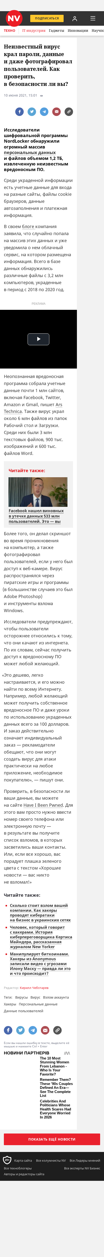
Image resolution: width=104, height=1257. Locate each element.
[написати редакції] (56, 111)
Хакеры (10, 1004)
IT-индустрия (33, 30)
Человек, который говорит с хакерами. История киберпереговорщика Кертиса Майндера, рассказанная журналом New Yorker (41, 937)
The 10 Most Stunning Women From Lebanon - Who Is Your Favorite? (54, 1066)
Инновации (78, 30)
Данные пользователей (23, 1011)
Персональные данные (38, 1004)
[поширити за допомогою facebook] (19, 111)
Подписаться (47, 18)
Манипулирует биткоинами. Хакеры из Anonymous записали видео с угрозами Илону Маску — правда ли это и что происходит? (40, 963)
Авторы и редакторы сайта (24, 1174)
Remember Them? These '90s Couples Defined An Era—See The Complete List (56, 1088)
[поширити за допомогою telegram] (44, 111)
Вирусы (21, 997)
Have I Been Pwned (43, 805)
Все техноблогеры (18, 1168)
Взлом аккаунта (56, 997)
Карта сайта (23, 1160)
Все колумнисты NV (51, 1160)
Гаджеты (56, 30)
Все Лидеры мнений (85, 1160)
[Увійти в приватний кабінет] (75, 18)
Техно (9, 30)
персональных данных (30, 152)
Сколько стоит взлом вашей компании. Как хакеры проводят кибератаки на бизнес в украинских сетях (40, 913)
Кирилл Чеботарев (34, 988)
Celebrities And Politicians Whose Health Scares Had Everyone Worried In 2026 (55, 1109)
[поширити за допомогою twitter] (32, 111)
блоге (28, 226)
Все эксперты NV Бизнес (82, 1168)
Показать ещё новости (51, 1139)
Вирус (35, 997)
